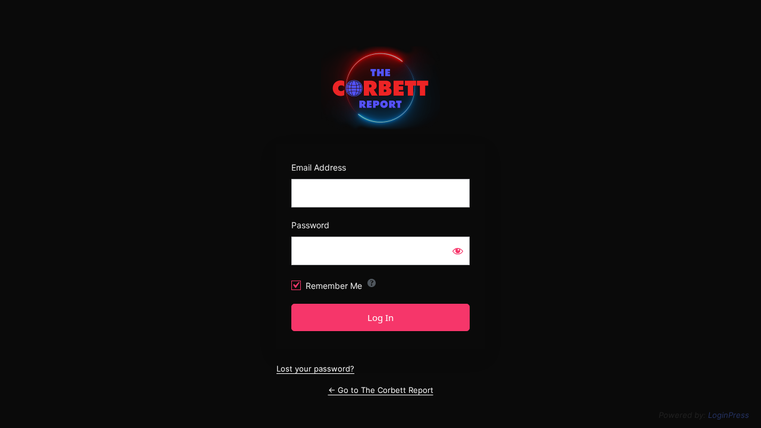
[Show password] (458, 251)
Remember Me (334, 286)
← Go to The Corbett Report (380, 390)
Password (310, 225)
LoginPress (728, 415)
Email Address (318, 167)
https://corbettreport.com (381, 88)
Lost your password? (315, 368)
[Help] (371, 283)
